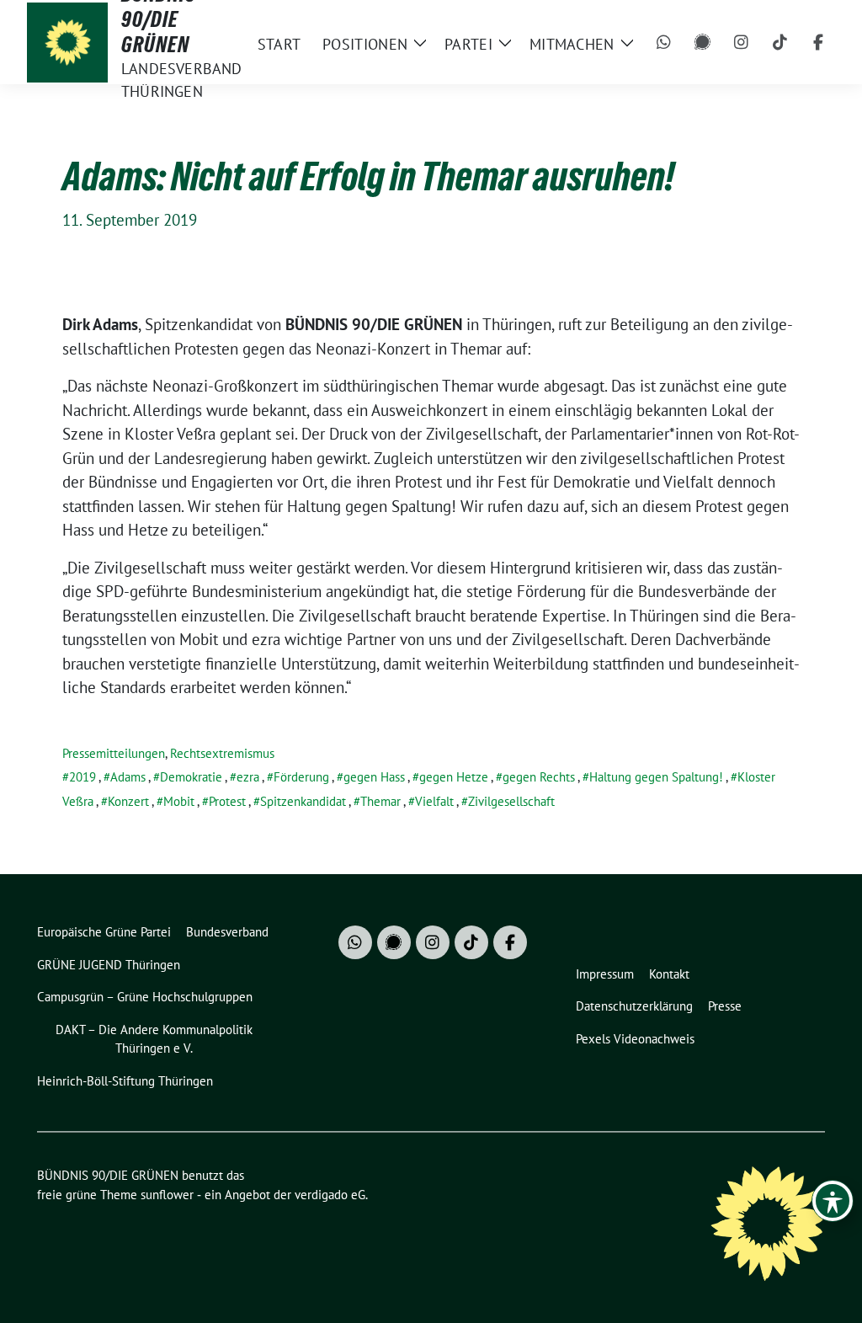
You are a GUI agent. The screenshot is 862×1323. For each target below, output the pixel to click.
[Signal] (703, 42)
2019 (82, 777)
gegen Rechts (539, 777)
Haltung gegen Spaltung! (656, 777)
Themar (380, 801)
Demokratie (191, 777)
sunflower (167, 1195)
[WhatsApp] (664, 42)
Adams (128, 777)
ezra (248, 777)
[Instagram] (741, 42)
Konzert (128, 801)
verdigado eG (330, 1195)
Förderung (301, 777)
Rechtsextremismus (222, 753)
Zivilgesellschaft (511, 801)
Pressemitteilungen (113, 753)
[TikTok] (780, 42)
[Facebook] (819, 42)
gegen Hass (374, 777)
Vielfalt (434, 801)
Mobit (178, 801)
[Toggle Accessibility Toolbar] (832, 1201)
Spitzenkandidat (303, 801)
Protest (227, 801)
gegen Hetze (453, 777)
